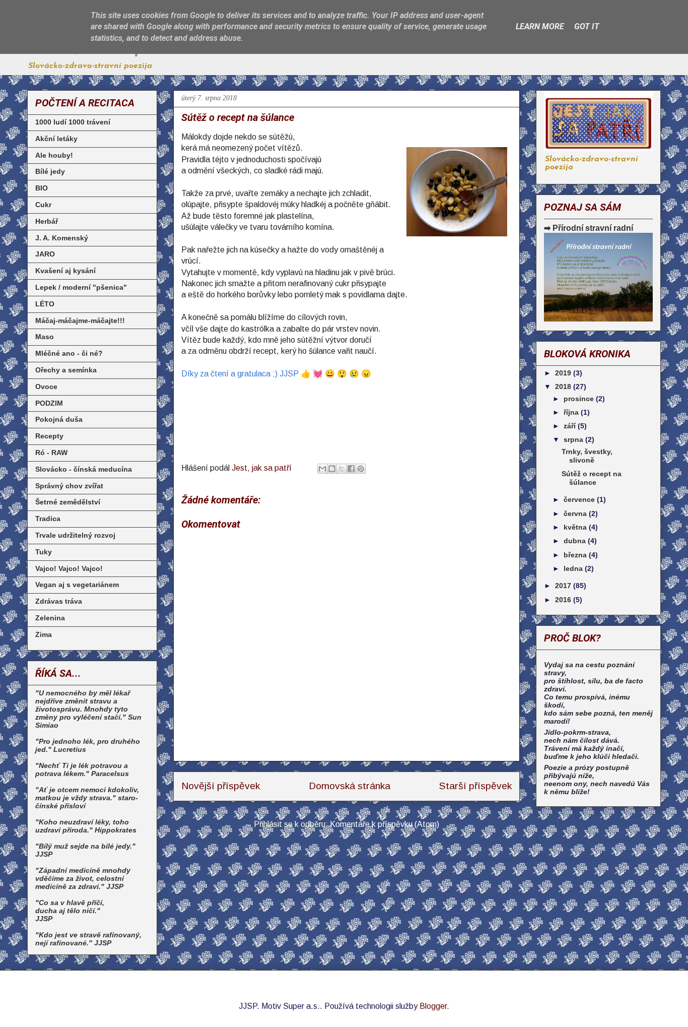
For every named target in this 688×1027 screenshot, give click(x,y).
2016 (564, 600)
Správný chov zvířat (69, 486)
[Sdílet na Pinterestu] (361, 469)
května (576, 527)
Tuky (43, 552)
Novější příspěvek (220, 786)
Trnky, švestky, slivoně (587, 455)
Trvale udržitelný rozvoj (75, 535)
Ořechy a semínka (66, 370)
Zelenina (50, 618)
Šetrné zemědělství (67, 502)
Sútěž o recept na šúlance (592, 478)
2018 (564, 386)
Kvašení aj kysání (65, 271)
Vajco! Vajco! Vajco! (69, 568)
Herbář (46, 221)
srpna (574, 439)
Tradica (47, 519)
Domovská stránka (349, 786)
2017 (564, 586)
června (576, 513)
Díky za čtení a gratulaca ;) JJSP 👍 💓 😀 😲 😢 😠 (276, 373)
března (576, 555)
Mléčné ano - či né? (69, 353)
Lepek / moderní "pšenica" (81, 287)
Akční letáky (56, 139)
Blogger (433, 1006)
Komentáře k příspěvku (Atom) (384, 824)
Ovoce (46, 386)
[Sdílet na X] (341, 469)
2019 (564, 373)
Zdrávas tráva (58, 601)
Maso (44, 337)
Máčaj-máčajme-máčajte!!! (80, 320)
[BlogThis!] (332, 469)
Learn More (540, 26)
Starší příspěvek (475, 786)
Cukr (43, 205)
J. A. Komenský (61, 238)
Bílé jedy (50, 171)
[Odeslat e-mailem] (322, 469)
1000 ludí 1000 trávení (72, 122)
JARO (45, 254)
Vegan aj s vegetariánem (77, 585)
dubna (576, 541)
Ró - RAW (51, 452)
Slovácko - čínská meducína (83, 469)
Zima (43, 634)
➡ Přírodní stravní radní (588, 227)
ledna (574, 568)
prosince (580, 399)
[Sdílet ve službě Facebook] (351, 469)
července (580, 499)
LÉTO (44, 304)
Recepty (49, 436)
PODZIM (49, 403)
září (571, 426)
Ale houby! (54, 155)
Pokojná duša (59, 419)
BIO (41, 188)
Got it (586, 26)
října (572, 412)
